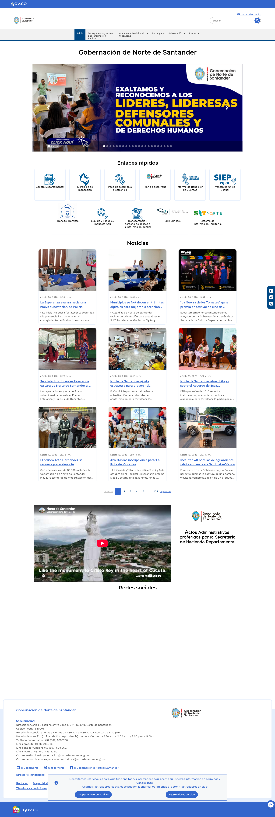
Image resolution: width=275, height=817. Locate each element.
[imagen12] (139, 146)
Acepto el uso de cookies (93, 794)
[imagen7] (123, 146)
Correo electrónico (250, 14)
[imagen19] (161, 146)
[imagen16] (152, 146)
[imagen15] (149, 146)
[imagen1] (104, 146)
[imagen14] (145, 146)
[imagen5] (117, 146)
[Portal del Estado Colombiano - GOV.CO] (19, 3)
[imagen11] (136, 146)
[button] (133, 34)
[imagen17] (155, 146)
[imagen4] (114, 146)
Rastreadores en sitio (182, 794)
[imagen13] (142, 146)
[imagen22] (171, 146)
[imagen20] (165, 146)
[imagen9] (129, 146)
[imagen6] (120, 146)
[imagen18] (158, 146)
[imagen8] (126, 146)
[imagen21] (168, 146)
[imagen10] (133, 146)
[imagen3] (110, 146)
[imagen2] (107, 146)
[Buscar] (257, 20)
